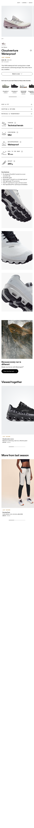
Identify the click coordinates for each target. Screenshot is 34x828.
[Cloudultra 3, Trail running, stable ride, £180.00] (5, 86)
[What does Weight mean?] (14, 161)
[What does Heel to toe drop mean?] (22, 151)
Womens (24, 2)
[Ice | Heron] (3, 43)
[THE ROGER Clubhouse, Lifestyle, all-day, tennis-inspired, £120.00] (23, 86)
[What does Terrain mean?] (15, 123)
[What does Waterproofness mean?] (20, 142)
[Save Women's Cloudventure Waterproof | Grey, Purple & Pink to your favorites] (31, 50)
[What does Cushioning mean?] (17, 132)
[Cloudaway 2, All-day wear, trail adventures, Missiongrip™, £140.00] (14, 86)
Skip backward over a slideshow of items (17, 444)
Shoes (30, 2)
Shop (18, 2)
